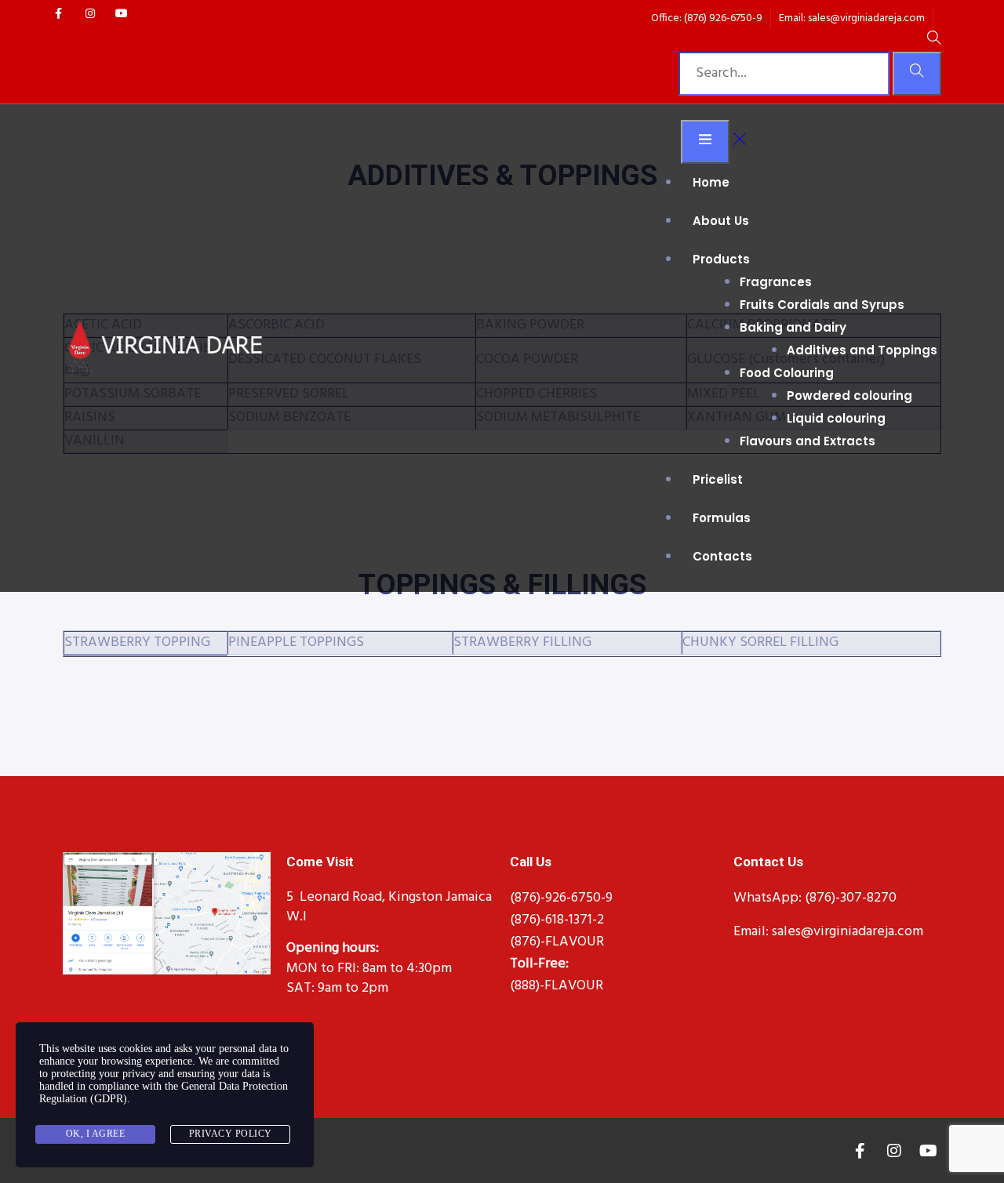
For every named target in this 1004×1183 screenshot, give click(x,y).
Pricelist (718, 479)
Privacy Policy (230, 1133)
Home (711, 182)
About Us (721, 220)
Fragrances (776, 282)
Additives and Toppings (862, 350)
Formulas (722, 518)
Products (721, 259)
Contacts (722, 556)
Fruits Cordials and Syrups (822, 304)
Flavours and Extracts (807, 441)
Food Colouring (787, 373)
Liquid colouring (836, 418)
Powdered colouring (849, 395)
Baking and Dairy (793, 327)
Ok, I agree (96, 1133)
